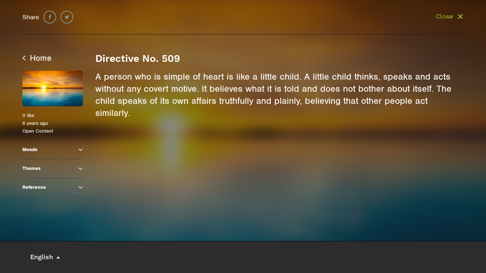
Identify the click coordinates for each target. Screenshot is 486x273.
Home (39, 58)
